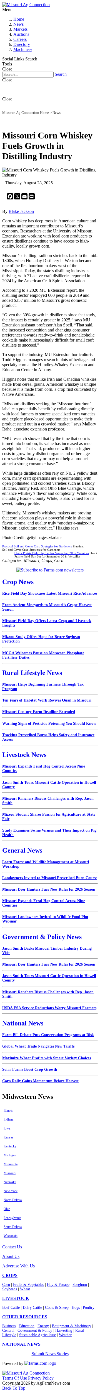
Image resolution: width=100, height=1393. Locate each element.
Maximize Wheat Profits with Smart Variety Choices (46, 1058)
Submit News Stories (50, 1353)
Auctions (21, 34)
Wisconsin (11, 1236)
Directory (21, 44)
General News (22, 850)
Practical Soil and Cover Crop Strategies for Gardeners (37, 546)
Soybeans (9, 1289)
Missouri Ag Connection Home (25, 112)
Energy (43, 1326)
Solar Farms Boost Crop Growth (29, 1069)
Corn (6, 1285)
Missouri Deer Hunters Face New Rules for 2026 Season (48, 889)
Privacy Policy (41, 1378)
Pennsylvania (12, 1218)
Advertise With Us (18, 1265)
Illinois (8, 1110)
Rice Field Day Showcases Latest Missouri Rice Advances (49, 593)
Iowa (7, 1128)
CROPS (10, 1275)
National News (22, 1023)
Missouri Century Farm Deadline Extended (38, 712)
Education (26, 1326)
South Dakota (13, 1227)
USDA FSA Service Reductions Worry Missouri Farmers (49, 1008)
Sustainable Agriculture (37, 1335)
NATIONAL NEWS (21, 1344)
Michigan (10, 1155)
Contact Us (12, 1246)
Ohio (7, 1209)
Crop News (18, 581)
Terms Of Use (14, 1378)
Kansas (8, 1137)
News (18, 24)
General (8, 1330)
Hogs (76, 1307)
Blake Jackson (21, 211)
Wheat (25, 1289)
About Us (10, 1256)
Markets (20, 29)
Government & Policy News (42, 936)
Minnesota (11, 1164)
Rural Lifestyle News (32, 672)
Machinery (22, 49)
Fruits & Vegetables (28, 1285)
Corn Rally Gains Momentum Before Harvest (40, 1081)
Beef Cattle (11, 1307)
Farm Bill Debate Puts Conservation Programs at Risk (48, 1035)
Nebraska (10, 1182)
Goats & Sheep (57, 1307)
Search (61, 74)
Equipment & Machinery (71, 1326)
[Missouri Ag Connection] (26, 4)
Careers (20, 39)
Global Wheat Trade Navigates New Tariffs (38, 1046)
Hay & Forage (58, 1285)
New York (11, 1191)
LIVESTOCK (15, 1298)
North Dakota (13, 1200)
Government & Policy (35, 1330)
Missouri (10, 1173)
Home (18, 19)
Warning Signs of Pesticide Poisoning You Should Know (49, 723)
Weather (65, 1335)
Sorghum (79, 1285)
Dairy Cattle (32, 1307)
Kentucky (10, 1146)
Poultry (88, 1307)
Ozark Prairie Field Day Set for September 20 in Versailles (51, 553)
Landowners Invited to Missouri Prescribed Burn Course (49, 878)
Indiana (8, 1119)
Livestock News (24, 754)
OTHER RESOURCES (24, 1316)
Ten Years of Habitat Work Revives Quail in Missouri (46, 700)
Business (9, 1326)
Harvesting (63, 1330)
